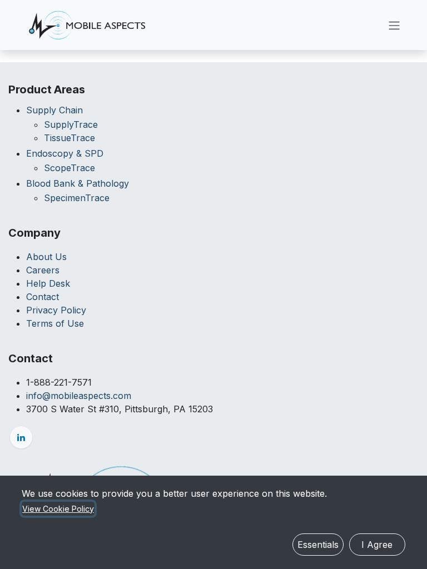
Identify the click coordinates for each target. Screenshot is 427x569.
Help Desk (48, 283)
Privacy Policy (56, 310)
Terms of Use (55, 323)
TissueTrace (69, 137)
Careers (42, 270)
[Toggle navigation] (394, 25)
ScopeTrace (69, 167)
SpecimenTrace (77, 197)
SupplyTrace (71, 124)
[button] (318, 544)
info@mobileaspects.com (78, 395)
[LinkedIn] (21, 437)
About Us (46, 256)
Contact (42, 296)
